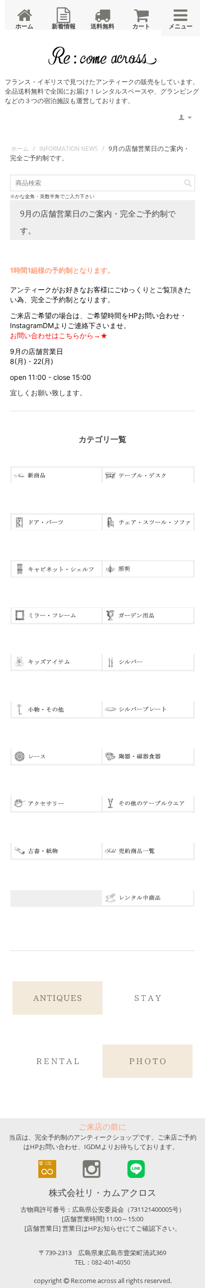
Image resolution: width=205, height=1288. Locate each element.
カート (141, 26)
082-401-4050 (111, 1262)
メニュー (181, 26)
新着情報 (64, 26)
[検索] (188, 183)
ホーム (24, 26)
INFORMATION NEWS (68, 148)
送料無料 (102, 26)
